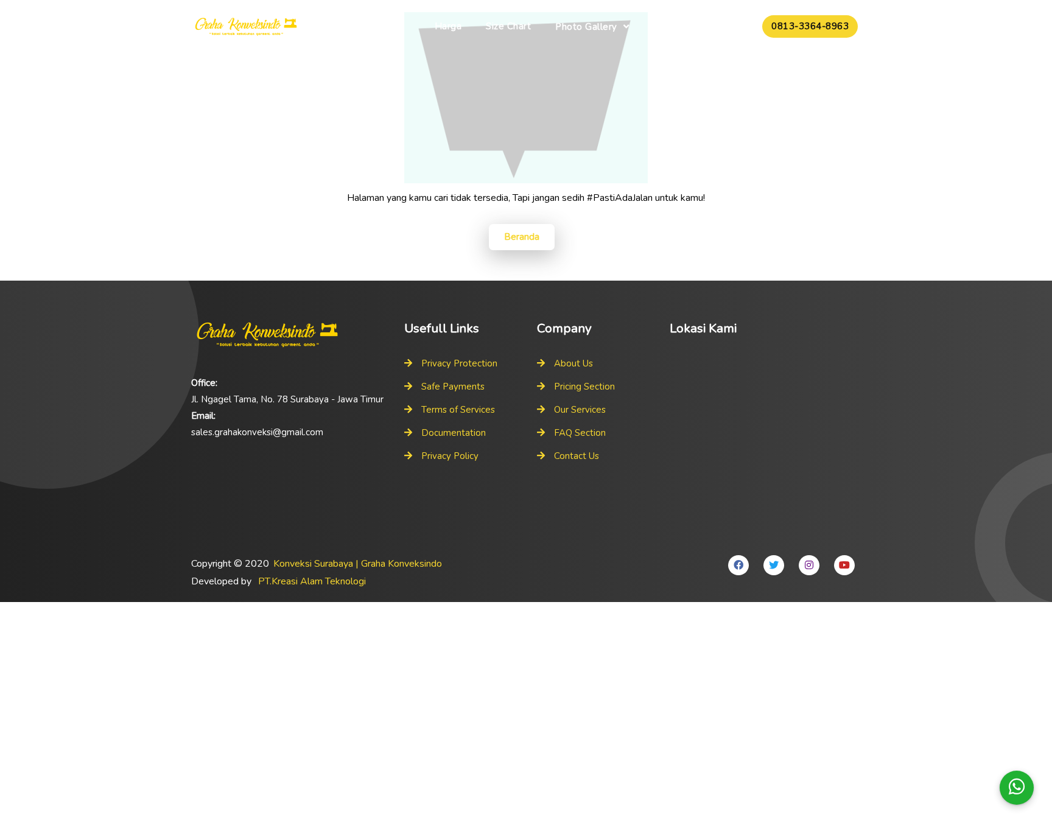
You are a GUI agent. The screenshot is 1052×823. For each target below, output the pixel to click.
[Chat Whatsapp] (1017, 788)
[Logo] (291, 334)
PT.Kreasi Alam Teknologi (312, 581)
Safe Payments (453, 386)
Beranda (521, 237)
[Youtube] (844, 565)
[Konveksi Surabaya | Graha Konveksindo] (246, 27)
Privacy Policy (450, 456)
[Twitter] (773, 565)
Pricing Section (584, 386)
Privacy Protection (459, 363)
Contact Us (576, 456)
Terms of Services (458, 410)
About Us (573, 363)
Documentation (453, 433)
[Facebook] (738, 565)
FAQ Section (580, 433)
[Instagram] (809, 565)
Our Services (580, 410)
